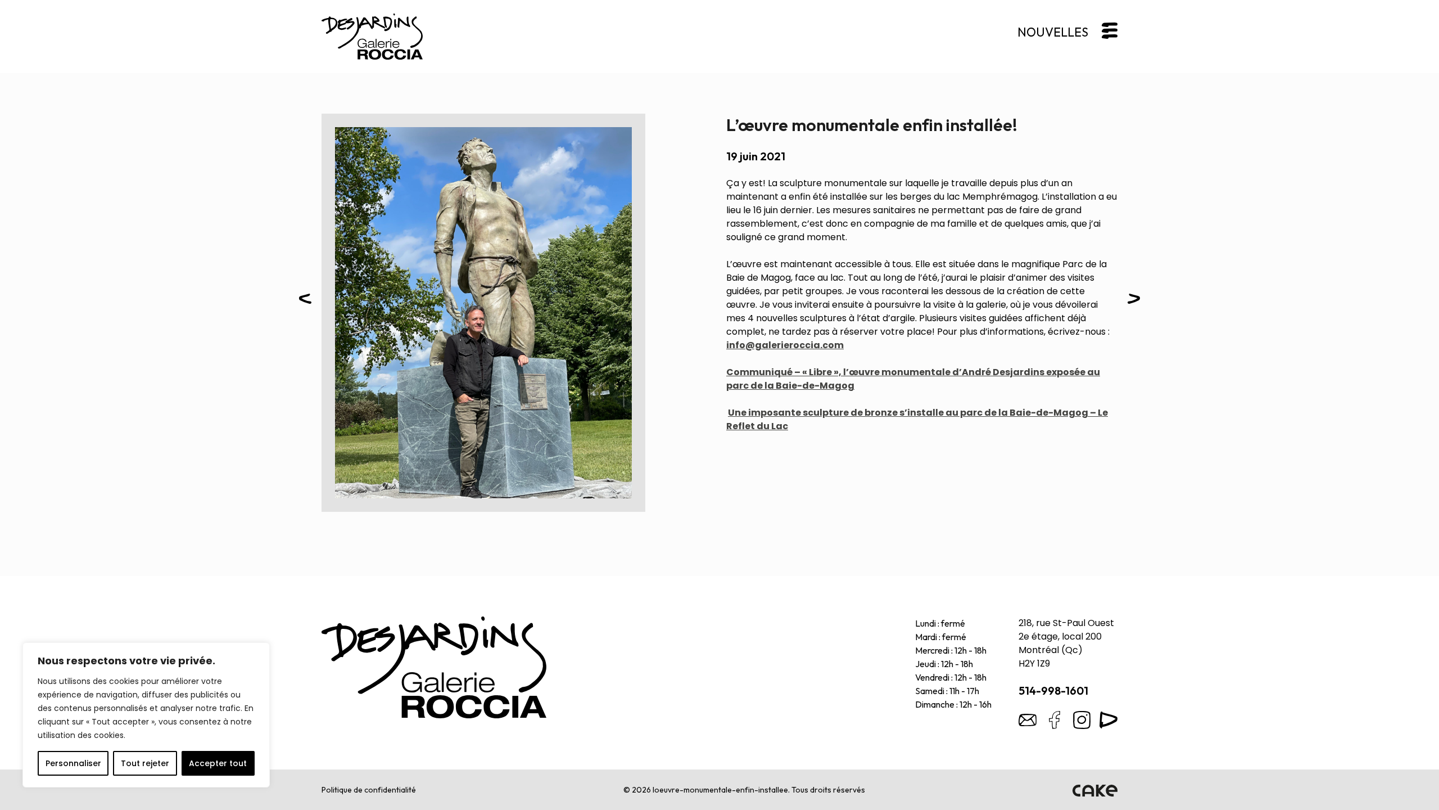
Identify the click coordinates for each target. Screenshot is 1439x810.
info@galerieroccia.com (785, 345)
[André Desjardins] (434, 667)
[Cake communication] (1095, 789)
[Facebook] (1055, 720)
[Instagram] (1081, 720)
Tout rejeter (145, 763)
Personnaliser (73, 763)
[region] (146, 715)
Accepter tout (218, 763)
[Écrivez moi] (1028, 720)
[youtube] (1108, 720)
